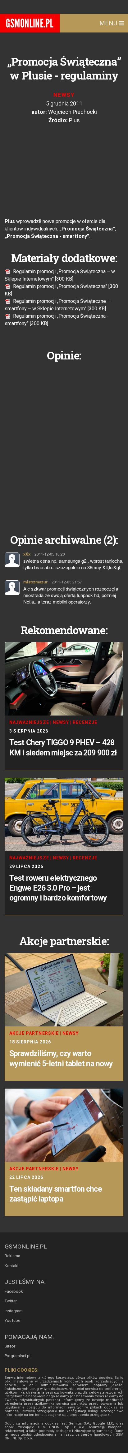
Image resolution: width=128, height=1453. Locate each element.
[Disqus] (64, 442)
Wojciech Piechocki (72, 112)
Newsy (64, 95)
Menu (109, 23)
